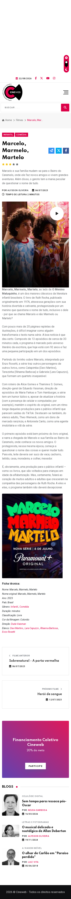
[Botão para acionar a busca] (65, 107)
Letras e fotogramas (35, 822)
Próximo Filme (50, 689)
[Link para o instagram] (54, 78)
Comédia (24, 606)
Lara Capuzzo (32, 628)
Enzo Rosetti (8, 631)
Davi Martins (16, 628)
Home (8, 120)
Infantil (14, 606)
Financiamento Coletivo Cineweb (35, 745)
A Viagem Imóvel (32, 848)
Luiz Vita (33, 862)
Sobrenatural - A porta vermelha (34, 660)
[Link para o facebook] (36, 78)
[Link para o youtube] (47, 78)
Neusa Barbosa (37, 810)
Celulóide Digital (32, 796)
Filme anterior (21, 655)
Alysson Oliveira (38, 836)
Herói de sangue (49, 694)
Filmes (19, 120)
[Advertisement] (35, 37)
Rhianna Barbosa (49, 628)
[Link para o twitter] (41, 78)
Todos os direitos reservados (47, 892)
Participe (35, 766)
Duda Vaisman (18, 624)
